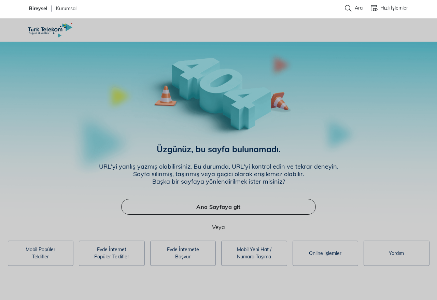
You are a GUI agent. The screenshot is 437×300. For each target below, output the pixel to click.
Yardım (396, 253)
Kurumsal (66, 8)
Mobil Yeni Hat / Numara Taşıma (254, 253)
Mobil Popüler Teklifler (40, 253)
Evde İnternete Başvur (183, 253)
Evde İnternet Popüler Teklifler (111, 253)
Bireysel (38, 8)
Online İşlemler (325, 253)
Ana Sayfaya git (218, 206)
